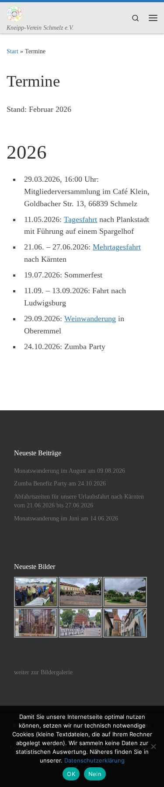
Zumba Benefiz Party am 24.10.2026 (60, 483)
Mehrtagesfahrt (117, 247)
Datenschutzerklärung (94, 760)
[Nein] (153, 746)
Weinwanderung (90, 318)
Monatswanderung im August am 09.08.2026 (69, 471)
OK (71, 773)
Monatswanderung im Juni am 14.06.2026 (66, 518)
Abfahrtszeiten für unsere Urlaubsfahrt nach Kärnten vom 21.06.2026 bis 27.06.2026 (79, 501)
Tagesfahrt (80, 219)
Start (12, 51)
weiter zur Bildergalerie (43, 672)
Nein (94, 773)
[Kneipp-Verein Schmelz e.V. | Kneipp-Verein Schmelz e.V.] (14, 12)
